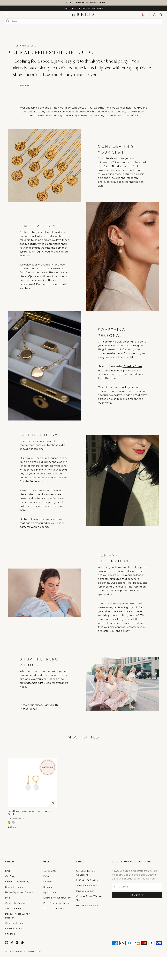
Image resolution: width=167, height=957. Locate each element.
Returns (47, 887)
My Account (49, 892)
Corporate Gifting (15, 903)
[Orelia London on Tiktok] (17, 942)
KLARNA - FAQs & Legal (88, 880)
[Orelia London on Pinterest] (22, 943)
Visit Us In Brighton (15, 908)
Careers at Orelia (14, 923)
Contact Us (49, 871)
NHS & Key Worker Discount (19, 892)
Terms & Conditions (86, 886)
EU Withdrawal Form (87, 906)
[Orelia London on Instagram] (6, 943)
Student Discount (14, 887)
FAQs (46, 876)
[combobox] (83, 21)
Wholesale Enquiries (54, 908)
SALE (7, 871)
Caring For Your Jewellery (57, 898)
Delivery (47, 882)
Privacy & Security (85, 891)
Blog (7, 898)
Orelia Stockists (14, 928)
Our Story (10, 876)
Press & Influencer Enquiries (58, 903)
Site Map (10, 934)
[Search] (7, 20)
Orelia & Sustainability (17, 882)
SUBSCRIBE (136, 895)
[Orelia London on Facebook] (12, 943)
